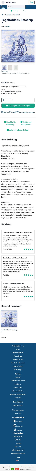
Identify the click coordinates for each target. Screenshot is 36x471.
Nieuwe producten (18, 410)
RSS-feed (18, 413)
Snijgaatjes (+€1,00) (9, 93)
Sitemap (18, 398)
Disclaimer (18, 384)
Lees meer (4, 71)
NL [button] (19, 461)
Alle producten (18, 405)
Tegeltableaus (18, 356)
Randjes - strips (18, 359)
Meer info (6, 112)
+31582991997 (19, 450)
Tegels (18, 349)
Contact (18, 377)
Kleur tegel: (5, 87)
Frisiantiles (7, 26)
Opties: (3, 89)
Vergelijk (13, 112)
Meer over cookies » (25, 469)
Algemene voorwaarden (18, 381)
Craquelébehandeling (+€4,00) (12, 91)
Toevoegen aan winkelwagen (19, 106)
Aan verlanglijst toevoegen (26, 112)
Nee (17, 469)
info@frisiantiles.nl (19, 453)
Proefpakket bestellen (18, 363)
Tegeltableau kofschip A (12, 15)
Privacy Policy (18, 387)
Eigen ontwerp (18, 366)
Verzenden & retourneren (18, 394)
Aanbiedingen (18, 370)
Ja (12, 469)
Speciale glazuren (18, 353)
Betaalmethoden (18, 391)
